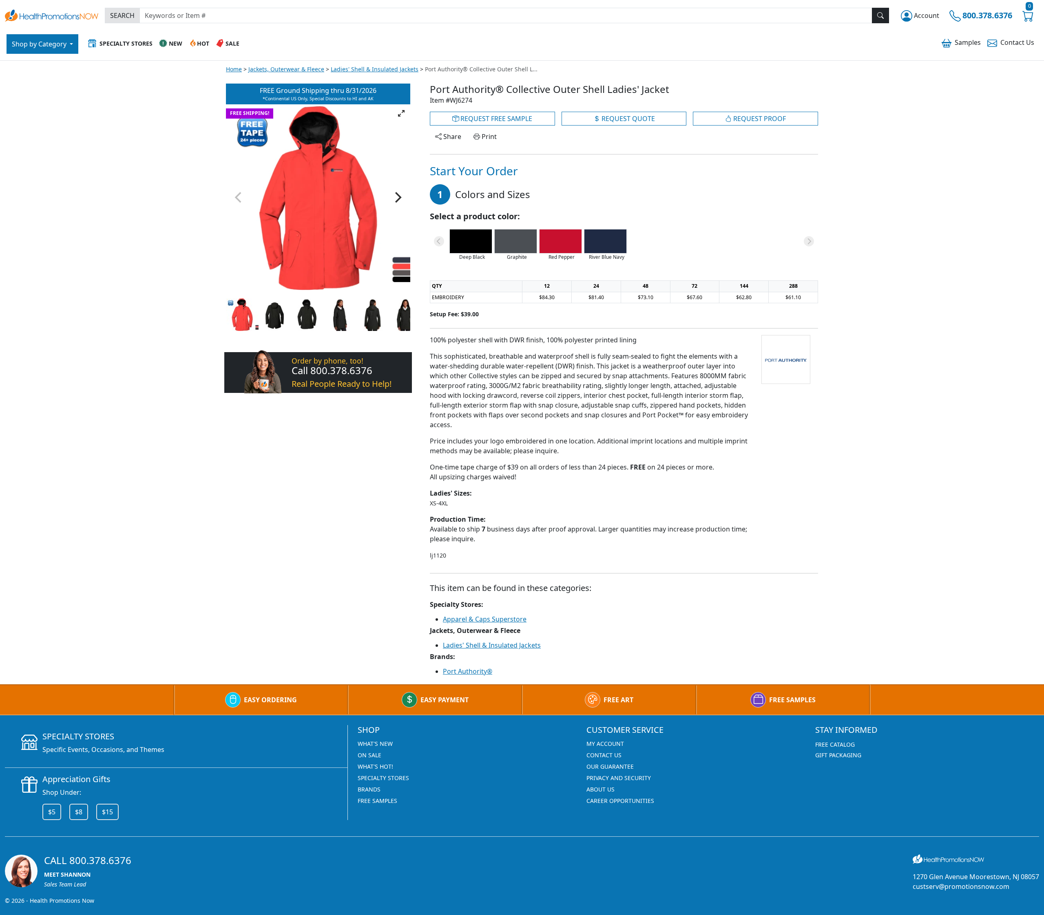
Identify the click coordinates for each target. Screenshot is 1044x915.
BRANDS (369, 789)
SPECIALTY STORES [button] (126, 43)
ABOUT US (600, 789)
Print (488, 136)
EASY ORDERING (270, 699)
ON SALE (369, 755)
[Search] (880, 15)
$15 (107, 811)
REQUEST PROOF (759, 118)
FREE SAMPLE (495, 118)
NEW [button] (175, 43)
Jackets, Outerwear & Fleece (286, 69)
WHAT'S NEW (375, 743)
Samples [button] (968, 42)
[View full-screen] (401, 113)
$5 (51, 811)
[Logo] (51, 14)
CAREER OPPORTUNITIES (620, 801)
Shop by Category (40, 44)
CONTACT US (604, 755)
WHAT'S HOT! (375, 766)
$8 (78, 811)
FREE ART (618, 699)
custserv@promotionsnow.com (961, 886)
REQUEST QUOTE (627, 118)
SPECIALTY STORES (383, 778)
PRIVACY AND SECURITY (618, 778)
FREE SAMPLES (792, 699)
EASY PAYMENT (444, 699)
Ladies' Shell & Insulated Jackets (374, 69)
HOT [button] (203, 43)
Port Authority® (467, 671)
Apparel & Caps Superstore (484, 619)
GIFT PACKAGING (838, 755)
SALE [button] (232, 43)
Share (451, 136)
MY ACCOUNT (605, 743)
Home (234, 69)
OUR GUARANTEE (610, 766)
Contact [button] (1017, 42)
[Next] (397, 197)
